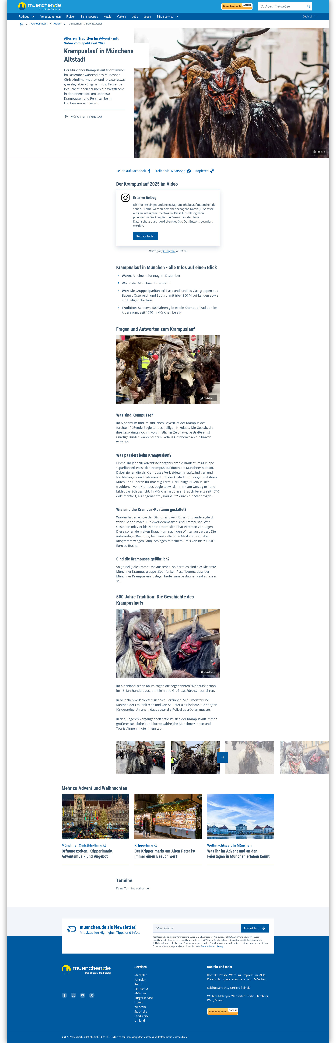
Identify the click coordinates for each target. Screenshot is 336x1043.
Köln (210, 1000)
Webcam (140, 1007)
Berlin (250, 996)
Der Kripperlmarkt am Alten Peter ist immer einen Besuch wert (164, 854)
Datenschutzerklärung (212, 946)
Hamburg (262, 996)
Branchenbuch (237, 6)
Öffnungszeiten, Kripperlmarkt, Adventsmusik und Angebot (87, 854)
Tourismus (141, 989)
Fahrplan (140, 980)
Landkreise (141, 1016)
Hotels (138, 1002)
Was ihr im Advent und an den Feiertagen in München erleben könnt (238, 854)
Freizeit (57, 23)
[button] (27, 16)
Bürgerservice (143, 998)
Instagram (169, 251)
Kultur (138, 984)
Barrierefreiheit (240, 988)
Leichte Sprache (217, 988)
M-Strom (140, 993)
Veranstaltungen (38, 23)
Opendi (219, 1000)
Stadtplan (140, 975)
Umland (139, 1021)
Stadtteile (140, 1011)
